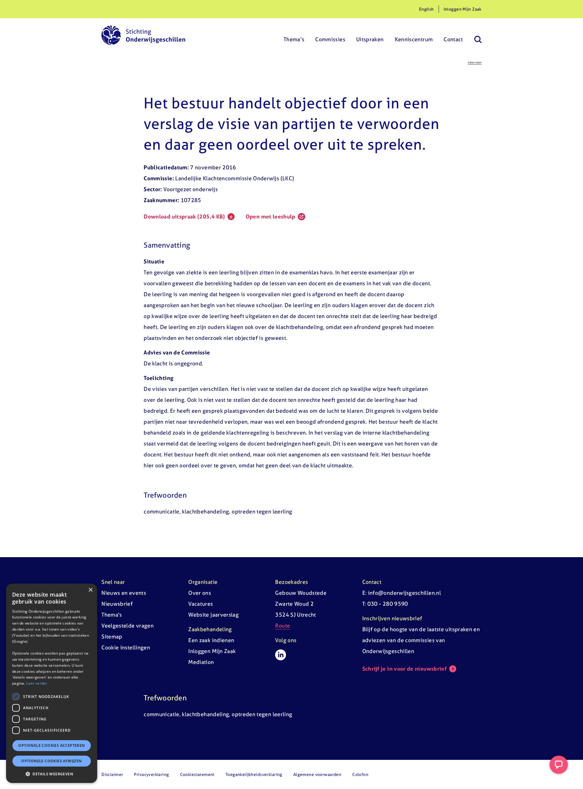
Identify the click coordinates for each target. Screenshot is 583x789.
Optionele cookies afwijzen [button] (51, 761)
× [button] (90, 590)
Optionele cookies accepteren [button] (51, 745)
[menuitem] (294, 35)
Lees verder (36, 683)
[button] (51, 774)
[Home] (143, 35)
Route (282, 625)
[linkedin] (280, 654)
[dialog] (51, 683)
